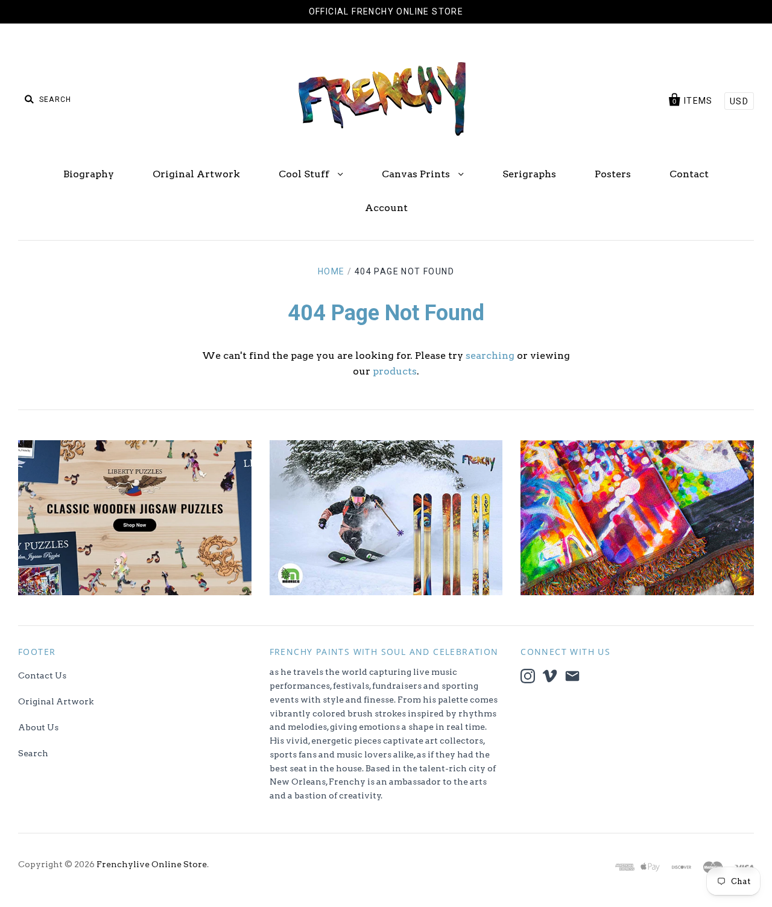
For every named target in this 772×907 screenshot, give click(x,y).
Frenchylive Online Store (151, 864)
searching (490, 355)
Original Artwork (196, 174)
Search (33, 753)
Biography (88, 174)
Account (386, 207)
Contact (689, 174)
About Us (38, 727)
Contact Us (42, 675)
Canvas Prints (417, 174)
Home (331, 271)
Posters (613, 174)
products (395, 371)
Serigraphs (529, 174)
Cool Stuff (305, 174)
